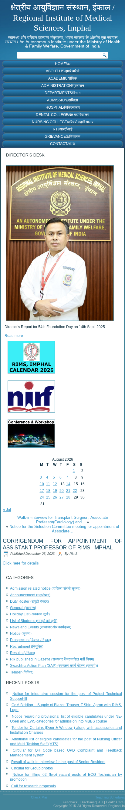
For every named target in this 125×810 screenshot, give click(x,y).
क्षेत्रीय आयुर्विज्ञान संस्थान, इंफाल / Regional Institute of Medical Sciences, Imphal (63, 17)
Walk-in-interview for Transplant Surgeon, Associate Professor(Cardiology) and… (62, 519)
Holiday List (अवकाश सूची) (30, 614)
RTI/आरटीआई (63, 129)
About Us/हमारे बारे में (62, 71)
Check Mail (39, 797)
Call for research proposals (33, 786)
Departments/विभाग (62, 93)
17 (42, 491)
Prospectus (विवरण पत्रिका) (30, 640)
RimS (73, 553)
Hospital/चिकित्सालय (63, 107)
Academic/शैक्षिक (62, 78)
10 (42, 484)
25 (48, 497)
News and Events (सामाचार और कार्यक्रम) (40, 627)
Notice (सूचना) (21, 633)
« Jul (7, 510)
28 (68, 497)
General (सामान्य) (23, 608)
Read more (14, 336)
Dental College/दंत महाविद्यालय (62, 115)
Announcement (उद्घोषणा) (30, 595)
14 (68, 484)
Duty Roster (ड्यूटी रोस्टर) (29, 601)
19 (55, 491)
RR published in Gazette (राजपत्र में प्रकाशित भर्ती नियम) (52, 659)
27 (61, 497)
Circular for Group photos (32, 768)
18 (48, 491)
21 (68, 491)
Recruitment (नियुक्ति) (26, 646)
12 (55, 484)
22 (75, 491)
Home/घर (62, 64)
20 (61, 491)
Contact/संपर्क (62, 144)
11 (48, 484)
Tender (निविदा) (21, 672)
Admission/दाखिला (62, 100)
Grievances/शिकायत (62, 136)
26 (55, 497)
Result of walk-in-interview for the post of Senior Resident (58, 762)
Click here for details (21, 563)
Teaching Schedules (110, 797)
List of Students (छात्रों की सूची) (33, 621)
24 (42, 497)
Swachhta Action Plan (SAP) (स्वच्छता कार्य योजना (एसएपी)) (54, 665)
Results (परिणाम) (22, 653)
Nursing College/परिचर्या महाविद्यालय (62, 122)
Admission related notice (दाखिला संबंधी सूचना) (45, 588)
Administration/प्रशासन (62, 86)
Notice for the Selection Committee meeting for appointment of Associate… (64, 528)
